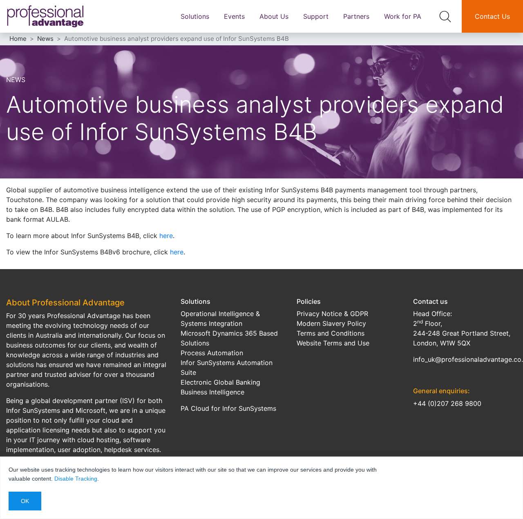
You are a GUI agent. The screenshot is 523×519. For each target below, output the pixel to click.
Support (316, 16)
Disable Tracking (75, 478)
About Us (273, 16)
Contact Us (492, 16)
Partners (356, 16)
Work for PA (402, 16)
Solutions (195, 16)
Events (234, 16)
